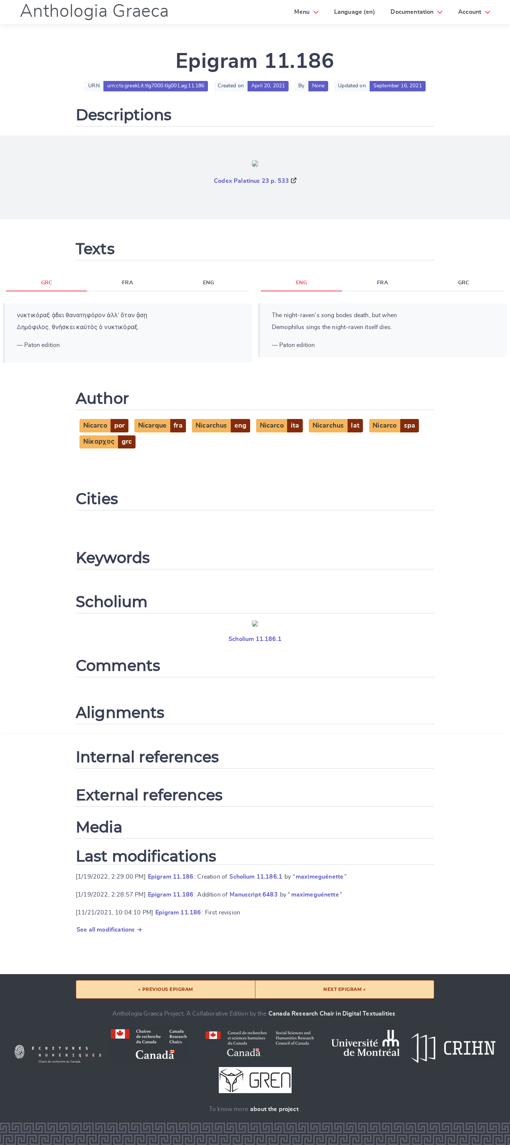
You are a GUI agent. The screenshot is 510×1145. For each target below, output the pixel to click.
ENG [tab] (208, 282)
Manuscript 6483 (253, 895)
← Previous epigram (165, 989)
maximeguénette (319, 877)
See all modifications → (109, 930)
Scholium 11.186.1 (255, 639)
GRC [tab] (46, 282)
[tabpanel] (127, 333)
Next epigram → (344, 989)
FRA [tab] (127, 282)
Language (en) (354, 12)
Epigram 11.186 (170, 877)
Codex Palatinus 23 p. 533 (251, 181)
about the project (274, 1109)
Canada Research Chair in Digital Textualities (331, 1014)
